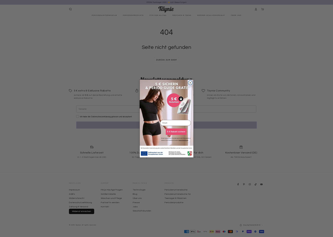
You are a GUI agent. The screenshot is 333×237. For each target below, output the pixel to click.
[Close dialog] (190, 83)
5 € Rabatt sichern (176, 131)
